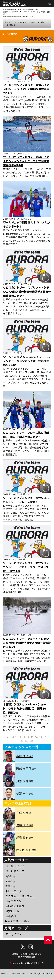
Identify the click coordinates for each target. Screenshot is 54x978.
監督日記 (10, 886)
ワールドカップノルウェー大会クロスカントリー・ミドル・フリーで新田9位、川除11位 (26, 567)
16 (44, 737)
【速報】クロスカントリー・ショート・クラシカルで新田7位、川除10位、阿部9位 (24, 709)
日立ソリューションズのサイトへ (27, 962)
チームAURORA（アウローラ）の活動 (28, 22)
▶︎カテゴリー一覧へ (17, 921)
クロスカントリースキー (20, 896)
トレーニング (13, 891)
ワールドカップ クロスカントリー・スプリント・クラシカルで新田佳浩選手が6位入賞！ (26, 361)
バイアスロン (13, 901)
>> (31, 740)
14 (36, 737)
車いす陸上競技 (14, 906)
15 (40, 737)
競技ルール (12, 911)
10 (19, 737)
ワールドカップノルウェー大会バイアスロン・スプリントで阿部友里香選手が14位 (26, 89)
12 (28, 737)
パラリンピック (14, 866)
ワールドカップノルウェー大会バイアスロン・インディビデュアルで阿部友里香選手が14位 (26, 161)
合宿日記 (10, 876)
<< (8, 737)
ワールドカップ (14, 871)
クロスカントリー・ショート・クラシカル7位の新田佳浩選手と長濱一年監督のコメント (27, 643)
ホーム (7, 22)
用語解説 (10, 916)
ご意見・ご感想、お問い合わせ (26, 953)
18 (26, 740)
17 (22, 740)
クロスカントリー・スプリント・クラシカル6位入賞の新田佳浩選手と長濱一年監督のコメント (27, 292)
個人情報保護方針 (26, 956)
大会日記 (10, 881)
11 (23, 737)
